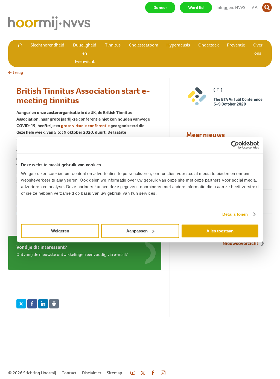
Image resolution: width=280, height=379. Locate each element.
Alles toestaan (220, 231)
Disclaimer (91, 373)
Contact (69, 373)
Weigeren (60, 231)
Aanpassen (137, 231)
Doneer (160, 7)
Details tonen (235, 214)
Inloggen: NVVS (231, 7)
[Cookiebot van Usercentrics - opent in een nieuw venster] (235, 145)
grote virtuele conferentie (85, 126)
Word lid (196, 7)
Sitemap (114, 373)
